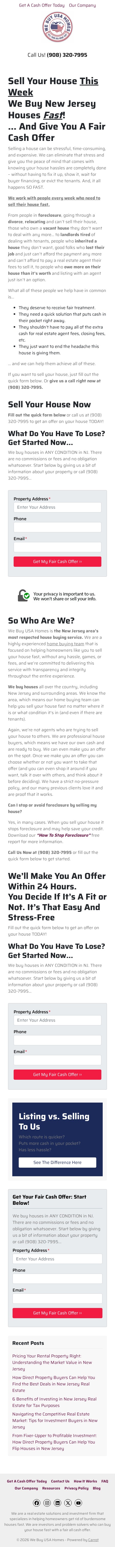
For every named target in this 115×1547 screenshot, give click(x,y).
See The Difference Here (57, 1162)
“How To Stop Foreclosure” (63, 835)
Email (20, 539)
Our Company (82, 5)
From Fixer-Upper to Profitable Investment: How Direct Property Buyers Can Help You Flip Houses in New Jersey (54, 1442)
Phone (20, 519)
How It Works (85, 1481)
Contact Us (60, 1481)
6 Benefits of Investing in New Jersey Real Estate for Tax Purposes (54, 1402)
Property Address (32, 499)
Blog (97, 1488)
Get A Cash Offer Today (42, 5)
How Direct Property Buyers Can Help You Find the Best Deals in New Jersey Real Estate (53, 1384)
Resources (51, 1488)
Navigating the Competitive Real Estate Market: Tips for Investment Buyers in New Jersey (55, 1420)
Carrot (93, 1540)
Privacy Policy (76, 1488)
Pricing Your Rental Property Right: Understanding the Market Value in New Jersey (52, 1362)
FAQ (104, 1481)
